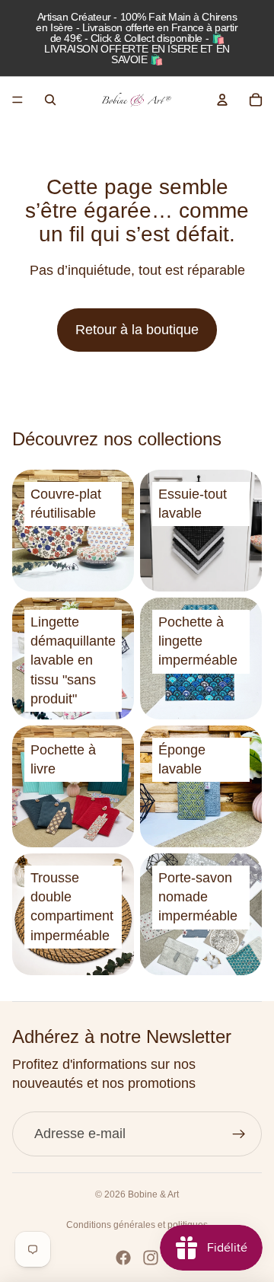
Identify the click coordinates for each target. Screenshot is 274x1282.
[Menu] (17, 99)
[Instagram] (151, 1258)
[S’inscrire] (239, 1134)
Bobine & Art (153, 1194)
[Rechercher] (50, 99)
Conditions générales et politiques (137, 1225)
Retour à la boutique (137, 329)
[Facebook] (123, 1258)
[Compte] (222, 99)
